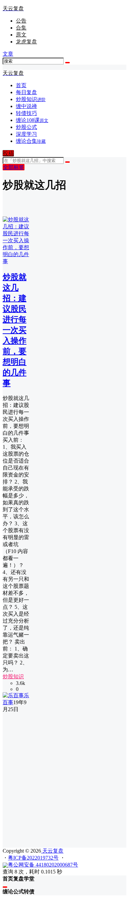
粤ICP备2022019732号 (33, 858)
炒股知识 (13, 676)
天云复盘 (52, 851)
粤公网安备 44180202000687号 (43, 865)
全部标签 (13, 167)
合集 (21, 27)
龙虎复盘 (26, 41)
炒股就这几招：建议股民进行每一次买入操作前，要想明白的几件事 (14, 330)
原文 (21, 34)
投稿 (8, 153)
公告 (21, 21)
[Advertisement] (64, 777)
